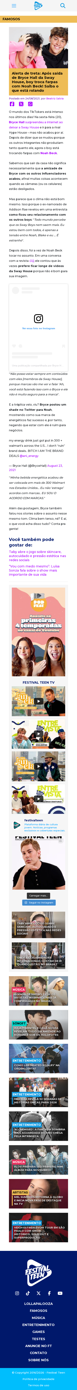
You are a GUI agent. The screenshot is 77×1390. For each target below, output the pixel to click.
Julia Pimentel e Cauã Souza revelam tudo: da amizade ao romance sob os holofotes (37, 1031)
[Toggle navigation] (14, 5)
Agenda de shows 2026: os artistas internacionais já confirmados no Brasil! (35, 997)
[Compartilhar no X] (21, 104)
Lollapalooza (38, 1304)
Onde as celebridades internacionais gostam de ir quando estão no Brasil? (39, 961)
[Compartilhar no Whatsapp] (30, 104)
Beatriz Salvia (55, 98)
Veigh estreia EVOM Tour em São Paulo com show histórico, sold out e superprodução (39, 1232)
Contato (38, 1353)
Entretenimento (38, 1325)
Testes (38, 1339)
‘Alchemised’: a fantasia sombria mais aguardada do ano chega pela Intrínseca (39, 1133)
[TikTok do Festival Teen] (28, 1293)
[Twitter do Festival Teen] (38, 1293)
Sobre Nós (38, 1360)
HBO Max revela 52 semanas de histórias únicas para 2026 (38, 1100)
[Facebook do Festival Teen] (49, 1293)
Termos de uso (38, 1385)
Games (38, 1332)
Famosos (11, 19)
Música (38, 1318)
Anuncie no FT (38, 1346)
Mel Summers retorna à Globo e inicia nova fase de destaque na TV (38, 1200)
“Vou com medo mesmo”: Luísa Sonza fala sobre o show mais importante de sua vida (34, 570)
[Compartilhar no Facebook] (12, 104)
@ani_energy (29, 456)
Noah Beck (48, 153)
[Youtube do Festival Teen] (60, 1293)
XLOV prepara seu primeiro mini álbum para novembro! (38, 1168)
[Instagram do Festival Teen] (17, 1293)
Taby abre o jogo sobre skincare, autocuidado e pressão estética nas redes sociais (37, 556)
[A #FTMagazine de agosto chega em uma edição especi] (38, 863)
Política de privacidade (38, 1379)
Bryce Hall (17, 122)
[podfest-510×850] (38, 631)
